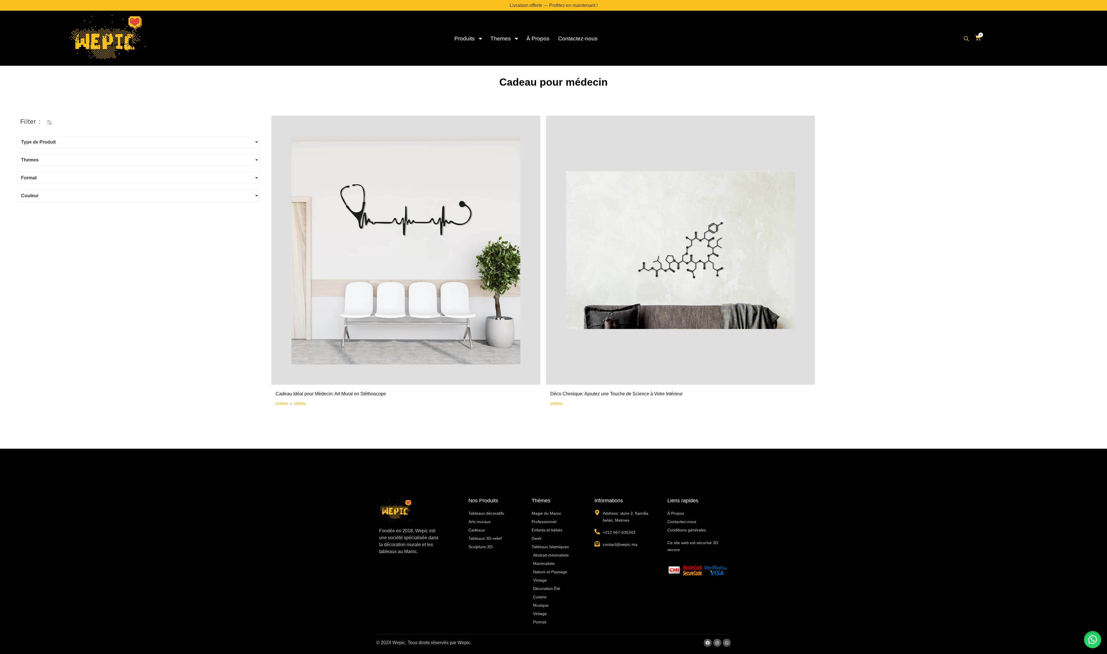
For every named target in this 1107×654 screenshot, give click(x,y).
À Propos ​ (538, 38)
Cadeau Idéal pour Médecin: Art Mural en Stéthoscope (331, 393)
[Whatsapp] (727, 643)
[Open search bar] (966, 38)
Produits (464, 38)
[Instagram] (717, 643)
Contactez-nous (578, 38)
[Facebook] (708, 643)
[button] (1092, 639)
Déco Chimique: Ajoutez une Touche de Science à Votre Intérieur (616, 393)
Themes (500, 38)
